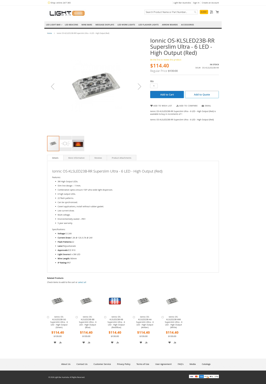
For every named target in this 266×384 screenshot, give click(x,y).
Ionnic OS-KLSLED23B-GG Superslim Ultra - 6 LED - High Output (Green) (59, 322)
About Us (65, 364)
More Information (76, 158)
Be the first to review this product (165, 59)
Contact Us (81, 364)
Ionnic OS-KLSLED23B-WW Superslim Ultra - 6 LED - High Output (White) (173, 322)
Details (55, 158)
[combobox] (171, 12)
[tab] (55, 157)
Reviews (98, 158)
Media (193, 364)
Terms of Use (142, 364)
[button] (204, 12)
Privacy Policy (123, 364)
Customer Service (102, 364)
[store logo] (66, 13)
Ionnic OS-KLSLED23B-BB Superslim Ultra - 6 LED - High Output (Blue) (87, 322)
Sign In (196, 2)
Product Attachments (121, 158)
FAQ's (180, 364)
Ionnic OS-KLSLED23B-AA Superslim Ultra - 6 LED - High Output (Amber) (145, 322)
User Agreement (163, 364)
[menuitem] (53, 24)
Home (49, 33)
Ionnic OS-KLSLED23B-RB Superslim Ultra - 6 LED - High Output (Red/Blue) (116, 322)
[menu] (133, 24)
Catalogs (206, 364)
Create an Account (210, 2)
